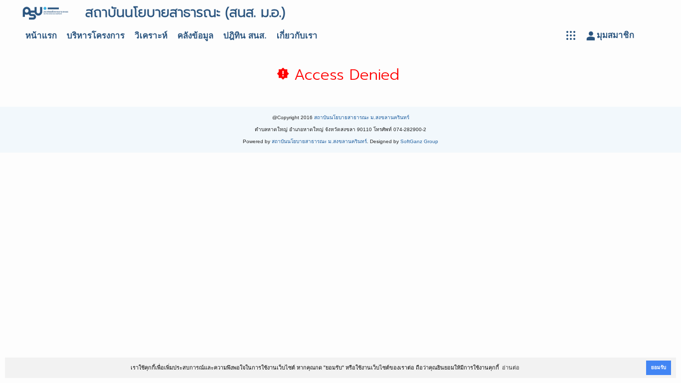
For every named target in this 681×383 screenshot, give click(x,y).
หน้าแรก (41, 35)
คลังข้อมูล (195, 35)
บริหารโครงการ (96, 35)
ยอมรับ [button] (658, 367)
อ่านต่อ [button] (510, 368)
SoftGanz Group (419, 141)
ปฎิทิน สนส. (245, 35)
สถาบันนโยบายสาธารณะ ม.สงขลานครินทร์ (361, 117)
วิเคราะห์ (151, 35)
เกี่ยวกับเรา (297, 35)
